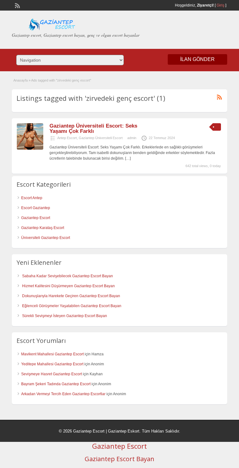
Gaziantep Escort (35, 218)
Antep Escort (67, 138)
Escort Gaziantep (35, 208)
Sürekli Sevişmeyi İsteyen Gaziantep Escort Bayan (64, 316)
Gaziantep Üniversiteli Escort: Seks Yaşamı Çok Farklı (93, 128)
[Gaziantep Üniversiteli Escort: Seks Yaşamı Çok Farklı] (30, 148)
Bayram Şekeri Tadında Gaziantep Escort (56, 384)
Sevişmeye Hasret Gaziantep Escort (51, 374)
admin (131, 138)
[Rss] (16, 4)
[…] (128, 158)
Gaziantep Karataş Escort (42, 228)
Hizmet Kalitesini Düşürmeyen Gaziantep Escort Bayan (68, 286)
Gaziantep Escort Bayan (119, 459)
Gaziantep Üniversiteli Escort (101, 138)
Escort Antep (31, 198)
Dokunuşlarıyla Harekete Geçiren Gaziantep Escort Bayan (71, 296)
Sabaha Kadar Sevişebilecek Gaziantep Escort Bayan (67, 276)
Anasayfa (20, 80)
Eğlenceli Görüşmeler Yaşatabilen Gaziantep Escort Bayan (71, 306)
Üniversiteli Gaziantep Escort (45, 238)
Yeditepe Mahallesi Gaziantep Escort (52, 364)
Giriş (220, 5)
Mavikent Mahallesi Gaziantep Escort (52, 354)
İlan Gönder (197, 59)
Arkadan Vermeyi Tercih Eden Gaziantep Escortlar (63, 394)
